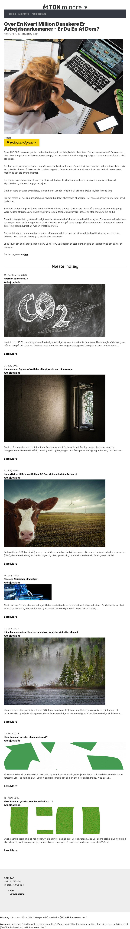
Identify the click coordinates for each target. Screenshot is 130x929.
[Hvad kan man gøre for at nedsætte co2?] (65, 756)
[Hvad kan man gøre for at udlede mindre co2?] (65, 820)
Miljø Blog (23, 13)
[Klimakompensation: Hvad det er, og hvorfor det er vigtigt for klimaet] (65, 671)
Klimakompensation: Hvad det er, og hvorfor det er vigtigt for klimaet (41, 632)
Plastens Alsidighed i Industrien (21, 579)
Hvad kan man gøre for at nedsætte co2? (26, 737)
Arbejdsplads (39, 13)
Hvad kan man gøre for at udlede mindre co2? (28, 801)
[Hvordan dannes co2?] (65, 310)
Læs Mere (10, 353)
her (26, 254)
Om (12, 890)
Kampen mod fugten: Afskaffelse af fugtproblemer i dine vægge (38, 369)
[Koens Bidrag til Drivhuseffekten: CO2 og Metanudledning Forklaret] (65, 513)
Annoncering (17, 894)
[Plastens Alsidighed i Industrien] (65, 592)
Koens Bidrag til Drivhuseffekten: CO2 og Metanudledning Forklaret (40, 474)
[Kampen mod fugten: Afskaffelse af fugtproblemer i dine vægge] (65, 408)
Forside (12, 13)
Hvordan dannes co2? (16, 278)
